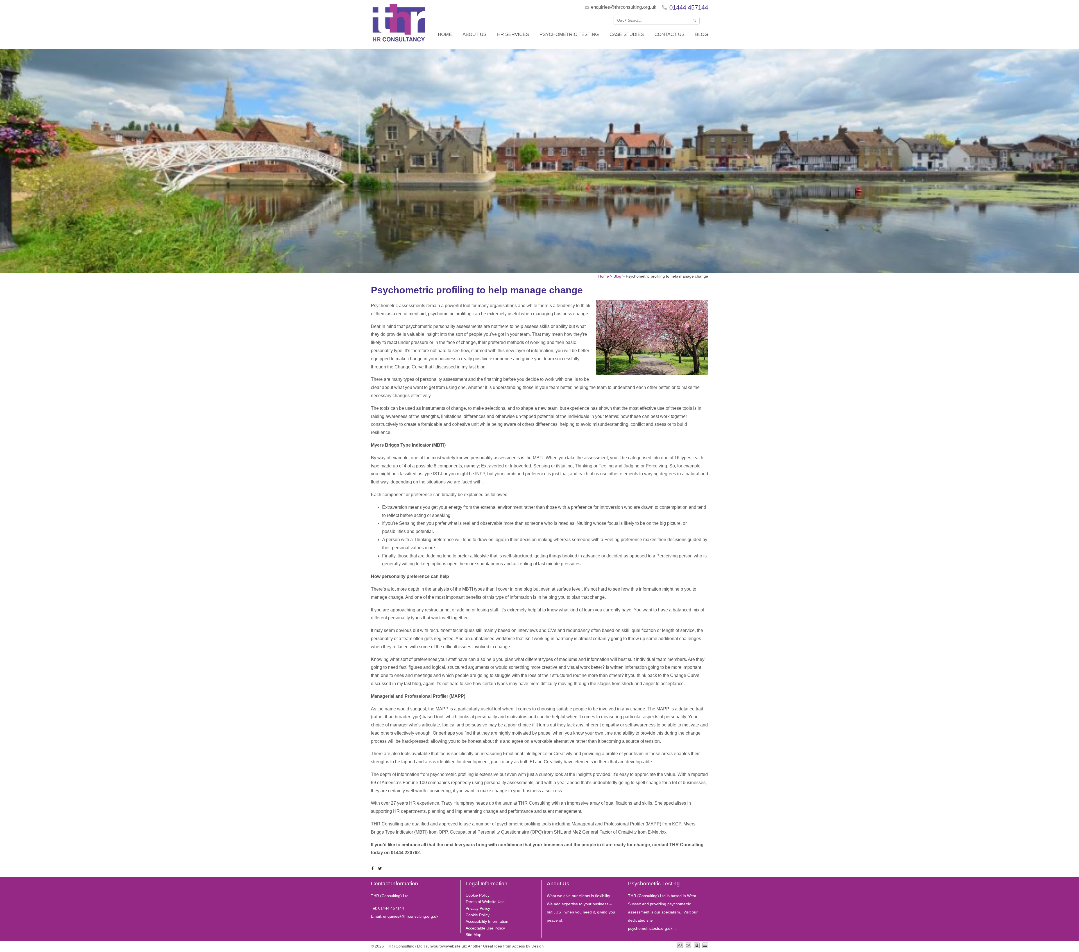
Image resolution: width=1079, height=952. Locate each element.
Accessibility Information (487, 921)
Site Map (473, 934)
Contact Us (669, 34)
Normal (680, 945)
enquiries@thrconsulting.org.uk (623, 7)
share (374, 868)
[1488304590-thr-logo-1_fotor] (399, 24)
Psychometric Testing (569, 34)
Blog (701, 34)
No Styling (705, 945)
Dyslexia (697, 945)
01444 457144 (688, 7)
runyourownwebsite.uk (446, 946)
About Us (474, 34)
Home (445, 34)
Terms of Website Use (485, 901)
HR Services (513, 34)
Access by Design (528, 946)
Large (688, 945)
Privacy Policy (478, 908)
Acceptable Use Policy (485, 928)
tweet (381, 868)
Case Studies (626, 34)
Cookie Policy (477, 895)
